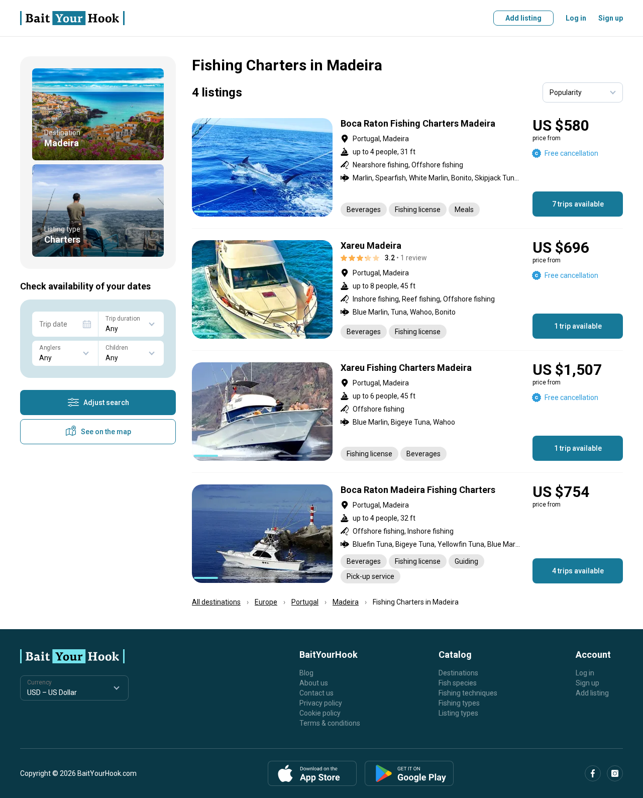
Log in (576, 18)
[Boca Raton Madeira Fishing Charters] (407, 533)
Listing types (458, 713)
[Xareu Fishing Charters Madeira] (407, 411)
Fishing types (459, 703)
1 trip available (578, 326)
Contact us (316, 693)
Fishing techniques (468, 693)
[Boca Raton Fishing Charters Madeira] (407, 167)
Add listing (523, 18)
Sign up (610, 18)
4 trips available (578, 571)
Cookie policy (320, 713)
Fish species (458, 683)
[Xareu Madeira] (407, 289)
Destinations (458, 673)
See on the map (106, 432)
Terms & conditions (329, 723)
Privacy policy (320, 703)
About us (313, 683)
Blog (306, 673)
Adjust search (106, 402)
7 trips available (578, 204)
